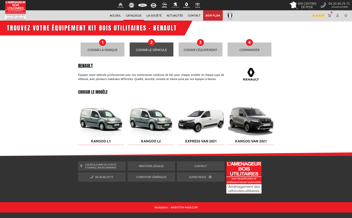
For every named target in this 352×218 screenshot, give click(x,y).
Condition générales (151, 177)
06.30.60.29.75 (104, 177)
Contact (200, 166)
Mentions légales (151, 166)
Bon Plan (213, 15)
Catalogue (133, 15)
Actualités (175, 15)
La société (154, 15)
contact (194, 15)
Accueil (115, 15)
